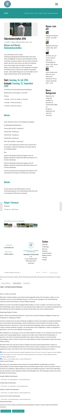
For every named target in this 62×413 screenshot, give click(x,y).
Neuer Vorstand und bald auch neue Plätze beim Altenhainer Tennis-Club (51, 77)
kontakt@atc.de (9, 247)
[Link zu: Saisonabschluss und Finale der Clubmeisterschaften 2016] (10, 225)
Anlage (13, 42)
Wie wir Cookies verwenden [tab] (8, 294)
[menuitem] (56, 4)
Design (48, 109)
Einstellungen (27, 283)
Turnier (30, 42)
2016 (13, 209)
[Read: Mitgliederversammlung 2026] (47, 33)
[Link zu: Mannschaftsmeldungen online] (14, 225)
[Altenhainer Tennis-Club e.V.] (7, 4)
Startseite (45, 244)
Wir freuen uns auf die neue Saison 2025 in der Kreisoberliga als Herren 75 (51, 60)
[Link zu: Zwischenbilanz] (35, 225)
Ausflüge (48, 100)
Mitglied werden (46, 255)
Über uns (44, 249)
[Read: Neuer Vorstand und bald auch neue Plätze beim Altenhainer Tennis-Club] (47, 70)
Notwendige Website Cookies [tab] (8, 312)
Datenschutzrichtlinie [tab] (6, 401)
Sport (27, 42)
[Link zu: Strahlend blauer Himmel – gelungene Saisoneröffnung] (27, 225)
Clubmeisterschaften (20, 42)
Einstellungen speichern (18, 411)
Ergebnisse (49, 111)
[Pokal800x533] (21, 29)
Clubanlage (45, 246)
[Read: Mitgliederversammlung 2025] (47, 43)
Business (48, 102)
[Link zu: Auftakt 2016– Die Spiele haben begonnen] (31, 225)
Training (44, 257)
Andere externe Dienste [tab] (7, 361)
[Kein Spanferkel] (1, 206)
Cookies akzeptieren (5, 283)
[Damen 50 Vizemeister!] (60, 206)
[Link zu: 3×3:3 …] (19, 225)
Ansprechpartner (47, 253)
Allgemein (49, 96)
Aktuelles (6, 13)
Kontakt (44, 259)
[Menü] (56, 4)
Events (16, 209)
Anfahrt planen (8, 254)
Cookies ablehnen (17, 283)
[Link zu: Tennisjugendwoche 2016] (6, 225)
